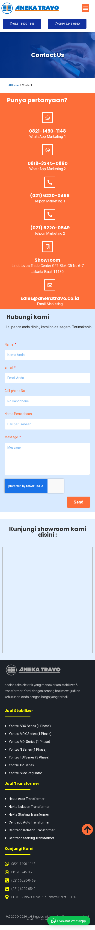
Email (9, 367)
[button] (85, 8)
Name (9, 344)
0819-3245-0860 (48, 163)
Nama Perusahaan (18, 414)
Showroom (47, 260)
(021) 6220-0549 (50, 228)
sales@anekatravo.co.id (50, 298)
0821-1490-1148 (47, 131)
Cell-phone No (15, 391)
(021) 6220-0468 (50, 195)
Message (12, 437)
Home (15, 85)
